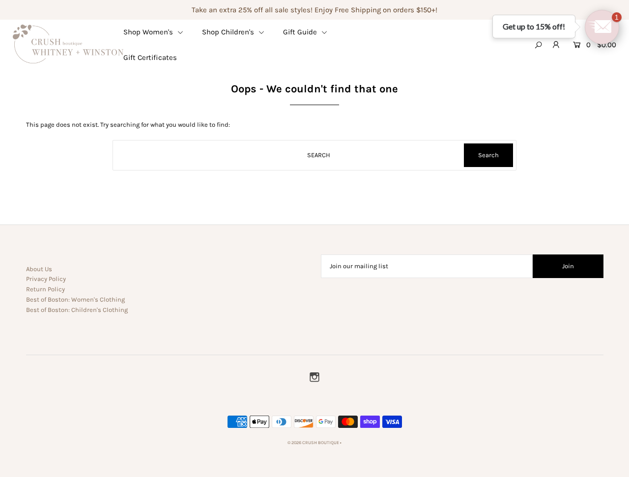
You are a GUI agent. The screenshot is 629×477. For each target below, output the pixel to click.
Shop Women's (149, 32)
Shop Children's (229, 32)
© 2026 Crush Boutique (313, 442)
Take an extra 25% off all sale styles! (252, 9)
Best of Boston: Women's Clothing (75, 299)
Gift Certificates (150, 57)
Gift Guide (301, 32)
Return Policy (45, 289)
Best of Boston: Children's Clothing (77, 309)
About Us (39, 269)
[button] (602, 27)
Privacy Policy (46, 278)
